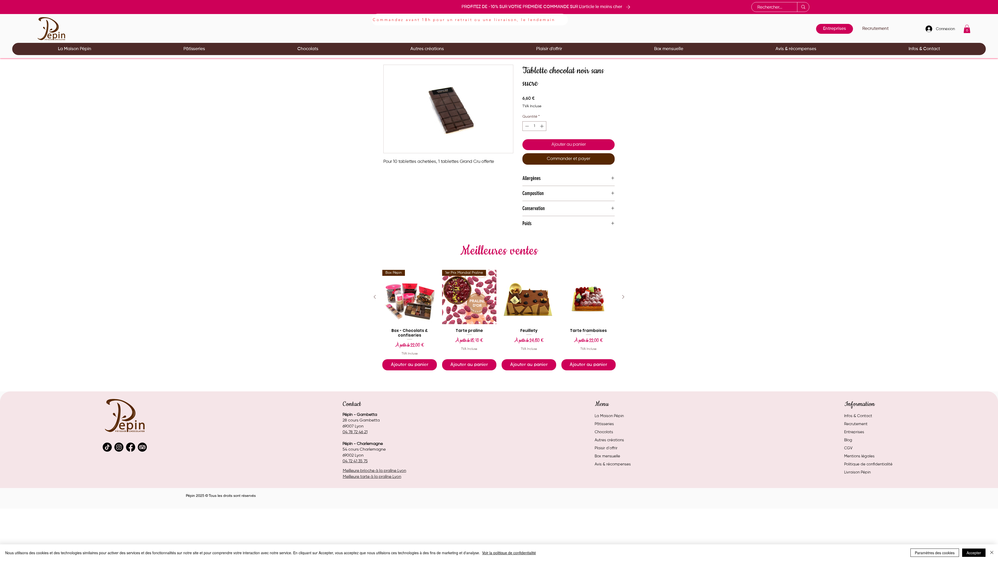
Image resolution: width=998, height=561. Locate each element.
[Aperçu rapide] (529, 297)
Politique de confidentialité (868, 464)
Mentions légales (859, 456)
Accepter (974, 552)
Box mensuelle (607, 456)
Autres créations (609, 440)
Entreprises (854, 432)
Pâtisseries (604, 424)
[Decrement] (526, 126)
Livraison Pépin (857, 472)
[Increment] (542, 126)
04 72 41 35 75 (355, 461)
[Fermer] (992, 553)
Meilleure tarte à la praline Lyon (372, 477)
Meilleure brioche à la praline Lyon (374, 471)
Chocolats (604, 432)
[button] (966, 29)
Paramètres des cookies (935, 552)
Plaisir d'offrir (606, 448)
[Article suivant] (623, 297)
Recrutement (856, 424)
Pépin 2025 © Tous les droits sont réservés (221, 495)
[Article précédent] (375, 297)
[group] (499, 320)
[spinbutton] (534, 126)
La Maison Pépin (609, 416)
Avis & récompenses (613, 464)
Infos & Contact (858, 416)
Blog (848, 440)
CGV (848, 448)
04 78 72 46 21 (355, 432)
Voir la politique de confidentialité (509, 552)
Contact (352, 404)
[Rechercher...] (803, 7)
